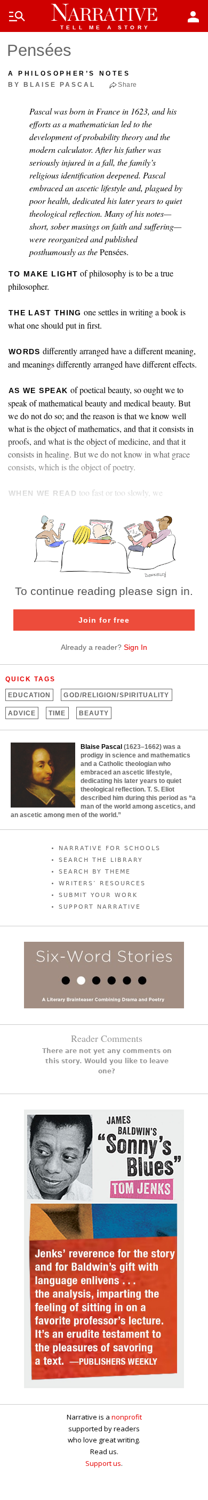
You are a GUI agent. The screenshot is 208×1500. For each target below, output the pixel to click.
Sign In (135, 647)
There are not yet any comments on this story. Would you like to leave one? (107, 1061)
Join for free (104, 620)
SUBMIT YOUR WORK (98, 895)
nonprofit (126, 1417)
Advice (22, 713)
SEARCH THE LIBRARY (101, 860)
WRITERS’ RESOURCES (102, 883)
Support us (103, 1463)
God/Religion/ (116, 695)
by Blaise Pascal (51, 84)
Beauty (94, 713)
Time (57, 713)
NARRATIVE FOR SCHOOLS (110, 848)
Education (29, 695)
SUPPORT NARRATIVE (100, 906)
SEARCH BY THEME (95, 871)
